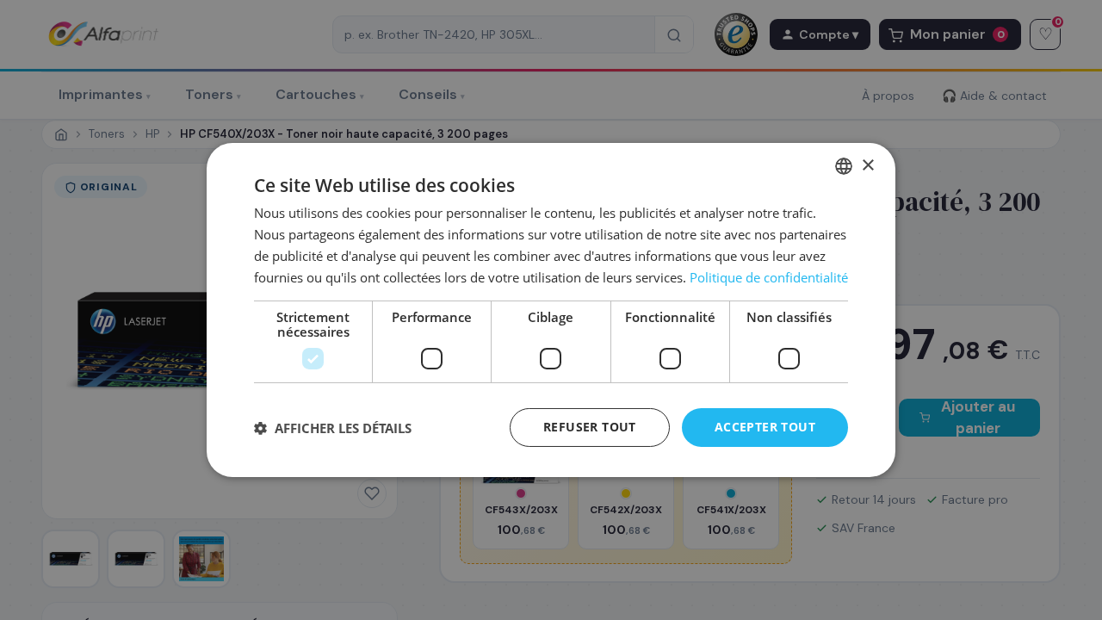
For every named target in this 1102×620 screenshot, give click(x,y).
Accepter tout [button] (765, 426)
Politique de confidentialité (769, 277)
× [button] (867, 164)
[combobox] (843, 166)
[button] (333, 427)
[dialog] (551, 310)
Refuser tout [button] (589, 426)
